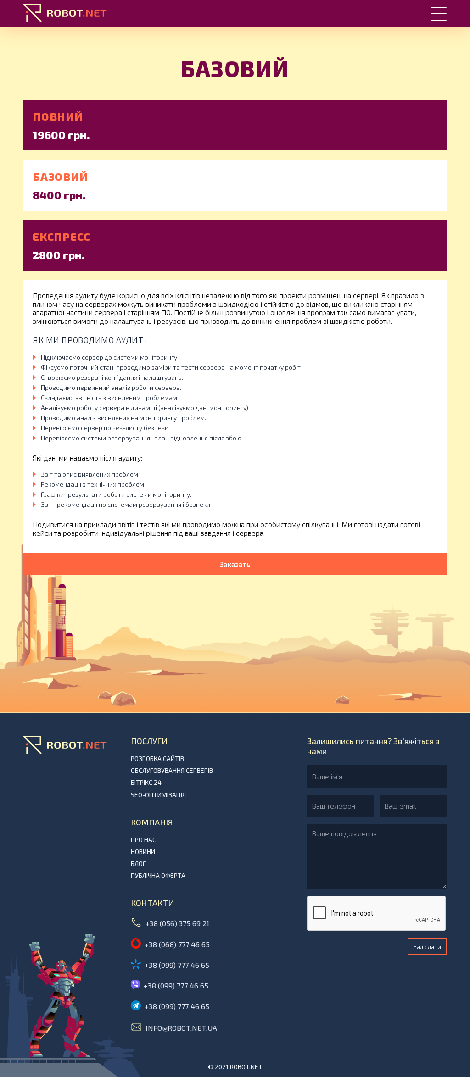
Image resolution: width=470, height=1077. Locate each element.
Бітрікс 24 (146, 782)
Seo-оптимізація (158, 795)
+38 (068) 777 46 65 (177, 944)
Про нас (143, 840)
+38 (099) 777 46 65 (177, 964)
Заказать (235, 564)
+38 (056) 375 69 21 (177, 923)
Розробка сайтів (157, 758)
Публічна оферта (158, 875)
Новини (143, 851)
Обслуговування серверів (172, 770)
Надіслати (427, 946)
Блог (138, 863)
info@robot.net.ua (181, 1027)
